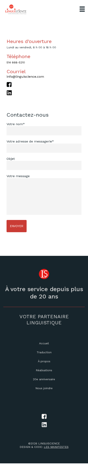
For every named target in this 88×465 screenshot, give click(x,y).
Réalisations (44, 370)
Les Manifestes (56, 446)
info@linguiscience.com (25, 76)
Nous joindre (44, 388)
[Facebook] (44, 86)
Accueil (44, 343)
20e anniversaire (44, 379)
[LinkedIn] (44, 94)
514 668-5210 (16, 62)
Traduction (44, 352)
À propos (44, 361)
